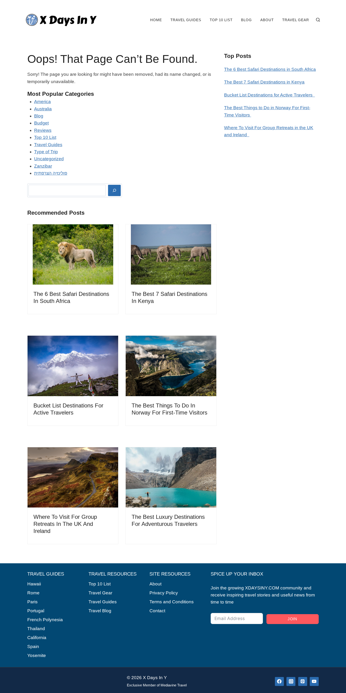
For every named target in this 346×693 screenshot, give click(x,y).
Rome (33, 592)
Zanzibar (43, 166)
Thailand (36, 628)
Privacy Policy (163, 592)
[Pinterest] (302, 681)
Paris (32, 601)
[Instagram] (290, 681)
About (267, 20)
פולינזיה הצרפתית (50, 173)
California (36, 637)
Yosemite (36, 655)
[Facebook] (279, 681)
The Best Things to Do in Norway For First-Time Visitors (170, 409)
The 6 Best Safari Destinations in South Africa (71, 297)
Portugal (35, 610)
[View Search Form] (318, 20)
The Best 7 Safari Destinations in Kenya (169, 297)
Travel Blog (100, 610)
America (42, 101)
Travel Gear (295, 20)
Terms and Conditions (171, 601)
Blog (246, 20)
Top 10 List (221, 20)
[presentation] (73, 254)
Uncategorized (49, 158)
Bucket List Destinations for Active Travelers (68, 409)
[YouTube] (314, 681)
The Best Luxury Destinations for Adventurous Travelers (168, 520)
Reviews (43, 130)
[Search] (114, 190)
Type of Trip (46, 151)
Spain (33, 646)
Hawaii (34, 583)
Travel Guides (185, 20)
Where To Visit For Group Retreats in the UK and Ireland (65, 524)
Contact (157, 610)
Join (292, 619)
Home (156, 20)
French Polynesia (45, 619)
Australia (43, 108)
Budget (41, 123)
